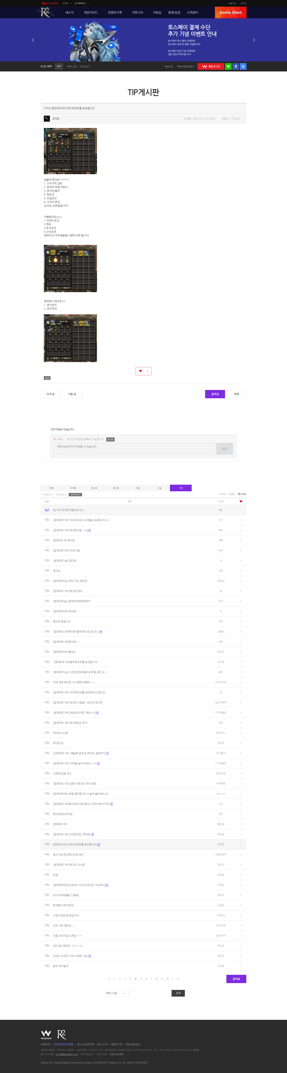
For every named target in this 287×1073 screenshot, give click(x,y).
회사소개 (102, 1044)
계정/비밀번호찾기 (186, 66)
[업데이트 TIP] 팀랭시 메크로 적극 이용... (75, 783)
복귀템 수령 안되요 (63, 905)
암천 (221, 722)
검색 (178, 993)
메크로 (56, 570)
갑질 (55, 874)
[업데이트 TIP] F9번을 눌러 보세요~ (74, 763)
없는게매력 (221, 702)
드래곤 (220, 884)
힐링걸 (220, 824)
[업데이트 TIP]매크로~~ (66, 641)
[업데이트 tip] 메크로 (64, 560)
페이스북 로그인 (235, 66)
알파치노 (220, 732)
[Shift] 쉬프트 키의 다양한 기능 (70, 956)
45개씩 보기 (75, 494)
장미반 (220, 743)
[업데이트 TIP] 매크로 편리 (67, 591)
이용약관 (45, 1044)
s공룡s (221, 631)
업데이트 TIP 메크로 (64, 540)
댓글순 (232, 494)
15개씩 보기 (47, 494)
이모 (221, 570)
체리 (221, 530)
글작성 (215, 394)
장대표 (55, 118)
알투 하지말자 (60, 966)
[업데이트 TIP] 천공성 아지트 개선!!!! (74, 712)
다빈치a (221, 915)
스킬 (159, 488)
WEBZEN (46, 1034)
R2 (46, 12)
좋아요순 (242, 494)
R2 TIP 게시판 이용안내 (68, 510)
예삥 (221, 540)
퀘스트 (116, 488)
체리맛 (220, 895)
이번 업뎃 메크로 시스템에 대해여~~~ (74, 682)
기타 (181, 488)
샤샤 (221, 803)
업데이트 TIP (60, 824)
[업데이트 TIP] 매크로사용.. (70, 530)
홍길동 (220, 834)
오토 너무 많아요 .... (64, 925)
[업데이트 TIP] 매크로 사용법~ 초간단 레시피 (77, 702)
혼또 (221, 672)
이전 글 (50, 394)
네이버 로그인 (228, 66)
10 (167, 978)
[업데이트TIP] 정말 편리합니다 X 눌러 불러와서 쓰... (81, 793)
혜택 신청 (72, 66)
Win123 (220, 793)
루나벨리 (220, 753)
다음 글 (72, 394)
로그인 (243, 3)
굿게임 (220, 966)
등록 (224, 448)
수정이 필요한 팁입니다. (66, 915)
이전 (33, 40)
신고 (47, 378)
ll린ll (220, 641)
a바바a (220, 580)
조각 (221, 601)
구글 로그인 (243, 66)
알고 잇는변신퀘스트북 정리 (68, 854)
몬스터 (94, 488)
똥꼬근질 (220, 773)
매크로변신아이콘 (63, 814)
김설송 (220, 905)
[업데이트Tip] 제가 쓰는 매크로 (70, 581)
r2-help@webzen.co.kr (66, 1054)
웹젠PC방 (116, 1044)
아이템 (73, 488)
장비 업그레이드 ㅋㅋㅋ (67, 945)
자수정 (220, 661)
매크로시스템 (60, 733)
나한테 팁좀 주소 (62, 773)
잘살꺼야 (220, 935)
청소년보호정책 (85, 1044)
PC (67, 3)
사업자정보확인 (116, 1054)
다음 (254, 40)
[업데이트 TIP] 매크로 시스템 (69, 864)
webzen (49, 3)
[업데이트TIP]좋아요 (64, 651)
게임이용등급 (132, 1044)
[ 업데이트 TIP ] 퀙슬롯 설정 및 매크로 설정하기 (79, 753)
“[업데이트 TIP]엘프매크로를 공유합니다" (75, 662)
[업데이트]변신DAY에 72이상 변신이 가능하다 (79, 885)
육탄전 (220, 864)
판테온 (220, 651)
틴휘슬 (220, 874)
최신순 (222, 494)
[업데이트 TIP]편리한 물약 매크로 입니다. (76, 631)
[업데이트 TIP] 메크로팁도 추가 (70, 722)
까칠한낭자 (221, 854)
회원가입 (232, 3)
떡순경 (220, 945)
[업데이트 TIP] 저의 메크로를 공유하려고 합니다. (79, 692)
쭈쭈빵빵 (220, 783)
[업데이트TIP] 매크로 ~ (65, 611)
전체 (51, 488)
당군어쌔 (220, 925)
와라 (221, 550)
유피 (221, 813)
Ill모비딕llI (221, 682)
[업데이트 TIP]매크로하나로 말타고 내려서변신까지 (81, 803)
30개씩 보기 (61, 494)
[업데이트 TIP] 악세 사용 (66, 550)
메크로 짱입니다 (62, 621)
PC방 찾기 (85, 66)
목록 (236, 394)
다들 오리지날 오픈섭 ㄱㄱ (67, 935)
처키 (221, 520)
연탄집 (220, 955)
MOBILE (82, 3)
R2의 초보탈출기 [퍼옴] (66, 895)
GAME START (230, 12)
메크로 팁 (58, 743)
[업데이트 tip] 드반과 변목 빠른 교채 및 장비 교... (80, 672)
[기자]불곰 (220, 712)
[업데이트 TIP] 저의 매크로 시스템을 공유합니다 (81, 520)
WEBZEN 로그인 (211, 66)
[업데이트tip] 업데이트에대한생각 (71, 601)
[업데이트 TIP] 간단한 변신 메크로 (72, 834)
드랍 (138, 488)
